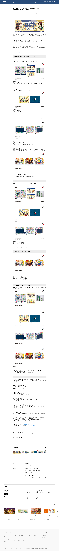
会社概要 (5, 548)
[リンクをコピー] (45, 13)
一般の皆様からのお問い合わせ (43, 548)
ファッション (24, 2)
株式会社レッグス (15, 483)
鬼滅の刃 (34, 468)
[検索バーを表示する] (57, 1)
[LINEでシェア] (41, 13)
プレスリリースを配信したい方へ (8, 539)
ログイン (55, 1)
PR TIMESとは (5, 534)
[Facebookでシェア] (39, 13)
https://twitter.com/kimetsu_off (32, 425)
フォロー (6, 494)
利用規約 (20, 548)
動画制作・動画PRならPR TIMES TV (18, 535)
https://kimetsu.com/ (26, 424)
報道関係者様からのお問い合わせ (26, 548)
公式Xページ (43, 537)
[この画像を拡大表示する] (17, 452)
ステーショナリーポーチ (36, 470)
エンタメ (15, 2)
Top (1, 2)
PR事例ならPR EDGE (31, 537)
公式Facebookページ (45, 533)
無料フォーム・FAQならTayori (32, 535)
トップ (5, 483)
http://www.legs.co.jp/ (39, 490)
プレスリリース (9, 483)
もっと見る (53, 504)
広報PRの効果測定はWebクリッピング (19, 540)
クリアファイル (28, 470)
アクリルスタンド (29, 472)
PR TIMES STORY (16, 533)
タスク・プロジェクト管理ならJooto (33, 533)
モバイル (9, 2)
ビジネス (33, 2)
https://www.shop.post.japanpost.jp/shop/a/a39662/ (20, 52)
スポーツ (40, 2)
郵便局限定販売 (28, 468)
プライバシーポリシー (10, 548)
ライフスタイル (29, 2)
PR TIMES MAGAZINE (17, 538)
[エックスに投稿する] (37, 13)
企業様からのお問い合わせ (34, 548)
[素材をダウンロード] (43, 13)
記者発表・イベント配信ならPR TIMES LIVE (19, 537)
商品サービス (28, 463)
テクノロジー (5, 2)
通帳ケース (39, 468)
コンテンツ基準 (16, 548)
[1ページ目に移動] (45, 447)
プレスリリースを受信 (45, 1)
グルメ (37, 2)
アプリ (12, 2)
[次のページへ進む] (48, 452)
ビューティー (19, 2)
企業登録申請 (51, 1)
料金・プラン (5, 536)
